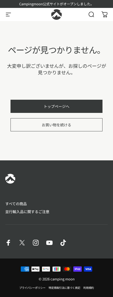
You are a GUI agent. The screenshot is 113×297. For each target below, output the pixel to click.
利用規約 (88, 288)
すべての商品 (16, 204)
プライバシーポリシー (32, 288)
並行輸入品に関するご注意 (27, 211)
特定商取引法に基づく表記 (64, 288)
